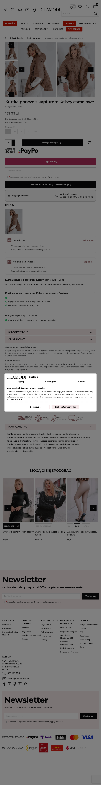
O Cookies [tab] (80, 381)
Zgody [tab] (21, 381)
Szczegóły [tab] (50, 381)
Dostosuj (34, 407)
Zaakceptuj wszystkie (65, 407)
